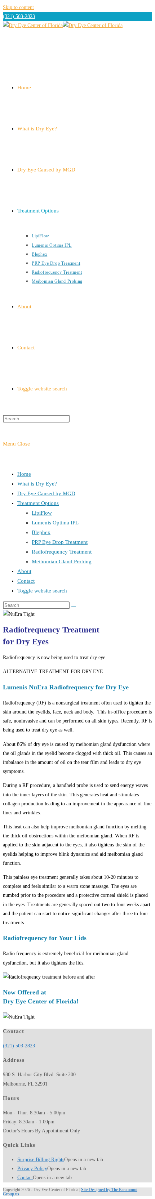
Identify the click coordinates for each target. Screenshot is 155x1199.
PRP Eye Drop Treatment (60, 542)
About (24, 571)
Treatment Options (38, 503)
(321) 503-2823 (19, 16)
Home (24, 474)
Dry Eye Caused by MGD (46, 493)
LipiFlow (42, 513)
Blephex (41, 532)
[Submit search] (73, 607)
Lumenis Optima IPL (55, 522)
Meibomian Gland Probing (62, 561)
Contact (26, 581)
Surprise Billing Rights (40, 1159)
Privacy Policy (32, 1168)
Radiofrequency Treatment (62, 552)
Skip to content (18, 7)
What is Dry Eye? (37, 484)
